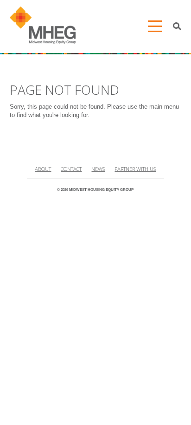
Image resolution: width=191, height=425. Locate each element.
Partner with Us (135, 168)
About (43, 168)
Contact (71, 168)
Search (177, 26)
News (98, 168)
